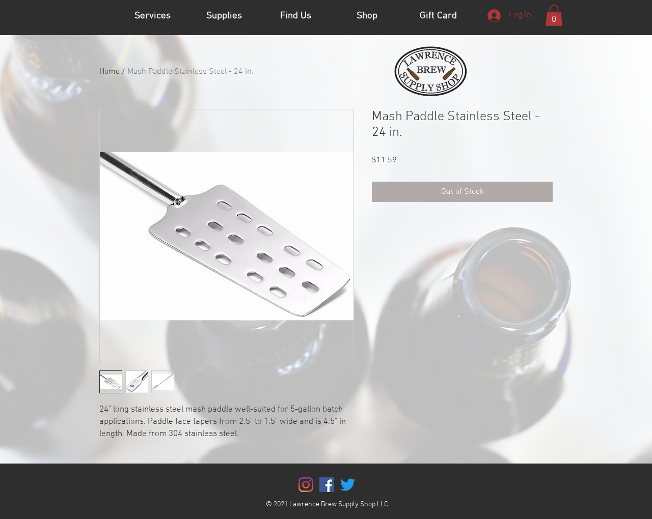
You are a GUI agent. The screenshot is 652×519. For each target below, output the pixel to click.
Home (109, 72)
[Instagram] (305, 484)
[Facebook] (326, 484)
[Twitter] (347, 484)
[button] (554, 15)
